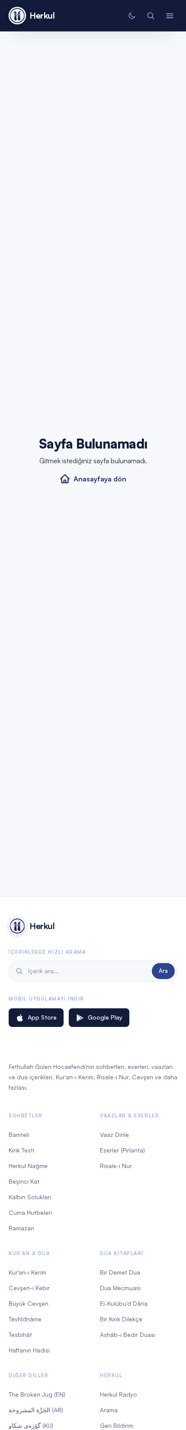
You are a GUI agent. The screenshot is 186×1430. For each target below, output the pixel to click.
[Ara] (150, 15)
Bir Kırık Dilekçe (121, 1319)
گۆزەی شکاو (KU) (31, 1425)
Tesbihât (20, 1334)
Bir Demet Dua (120, 1272)
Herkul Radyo (118, 1394)
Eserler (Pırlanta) (122, 1150)
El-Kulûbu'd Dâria (124, 1303)
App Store (42, 1017)
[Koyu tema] (131, 15)
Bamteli (19, 1134)
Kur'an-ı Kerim (27, 1272)
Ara (163, 970)
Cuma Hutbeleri (30, 1212)
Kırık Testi (21, 1150)
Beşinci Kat (24, 1181)
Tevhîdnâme (25, 1319)
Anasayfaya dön (100, 479)
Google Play (105, 1017)
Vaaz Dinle (114, 1134)
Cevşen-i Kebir (29, 1287)
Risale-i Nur (116, 1165)
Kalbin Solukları (30, 1197)
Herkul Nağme (28, 1165)
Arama (109, 1410)
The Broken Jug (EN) (37, 1394)
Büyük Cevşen (28, 1303)
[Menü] (169, 15)
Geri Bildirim (116, 1425)
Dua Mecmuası (120, 1287)
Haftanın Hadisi (29, 1350)
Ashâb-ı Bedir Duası (127, 1334)
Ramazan (21, 1228)
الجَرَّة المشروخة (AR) (36, 1410)
